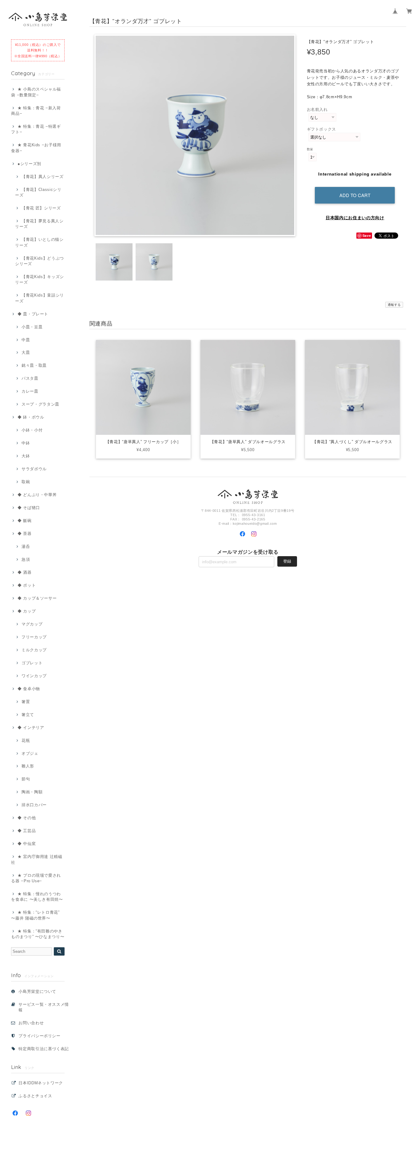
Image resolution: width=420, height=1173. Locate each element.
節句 (26, 779)
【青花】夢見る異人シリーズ (39, 224)
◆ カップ (27, 611)
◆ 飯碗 (24, 520)
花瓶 (26, 740)
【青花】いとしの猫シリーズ (39, 242)
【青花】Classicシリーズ (38, 192)
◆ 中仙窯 (27, 843)
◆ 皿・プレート (33, 314)
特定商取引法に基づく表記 (43, 1048)
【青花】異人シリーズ (42, 176)
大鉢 (26, 456)
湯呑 (26, 546)
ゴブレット (32, 663)
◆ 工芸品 (27, 830)
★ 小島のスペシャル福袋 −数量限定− (36, 92)
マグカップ (32, 624)
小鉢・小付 (32, 430)
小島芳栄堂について (37, 991)
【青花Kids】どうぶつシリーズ (39, 261)
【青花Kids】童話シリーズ (39, 298)
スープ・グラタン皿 (40, 404)
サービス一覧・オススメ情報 (43, 1007)
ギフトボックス (321, 129)
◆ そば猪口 (29, 507)
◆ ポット (27, 585)
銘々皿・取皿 (34, 365)
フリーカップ (34, 637)
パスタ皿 (30, 378)
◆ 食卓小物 (29, 688)
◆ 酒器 (24, 572)
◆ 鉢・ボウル (31, 417)
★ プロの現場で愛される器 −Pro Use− (36, 878)
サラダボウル (34, 469)
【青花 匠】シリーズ (41, 208)
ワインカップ (34, 675)
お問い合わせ (31, 1023)
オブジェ (30, 753)
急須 (26, 559)
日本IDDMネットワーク (40, 1083)
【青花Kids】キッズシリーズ (39, 279)
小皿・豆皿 (32, 327)
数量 (310, 149)
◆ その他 (27, 817)
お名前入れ (317, 109)
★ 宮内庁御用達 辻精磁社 (36, 859)
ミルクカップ (34, 650)
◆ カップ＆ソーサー (37, 598)
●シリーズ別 (29, 163)
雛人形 (28, 766)
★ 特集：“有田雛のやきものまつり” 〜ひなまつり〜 (37, 934)
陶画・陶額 (32, 792)
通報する (394, 304)
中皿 (26, 340)
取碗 (26, 481)
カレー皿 (30, 391)
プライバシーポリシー (39, 1035)
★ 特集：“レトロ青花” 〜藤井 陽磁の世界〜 (35, 915)
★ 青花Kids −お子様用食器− (36, 148)
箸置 (26, 701)
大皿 (26, 352)
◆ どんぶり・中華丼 (37, 494)
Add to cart (355, 195)
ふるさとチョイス (35, 1096)
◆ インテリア (31, 727)
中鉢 (26, 443)
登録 (287, 561)
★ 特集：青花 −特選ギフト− (36, 129)
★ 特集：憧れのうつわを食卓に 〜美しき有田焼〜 (37, 897)
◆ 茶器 (24, 533)
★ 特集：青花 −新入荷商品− (36, 111)
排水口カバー (34, 805)
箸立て (28, 714)
